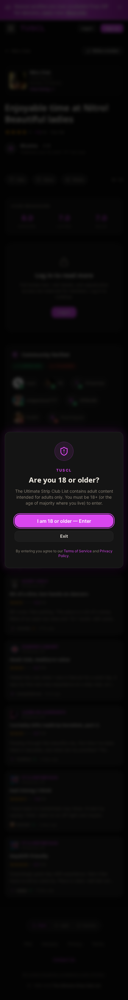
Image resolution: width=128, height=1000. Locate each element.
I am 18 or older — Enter (64, 521)
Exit (64, 536)
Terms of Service (78, 551)
